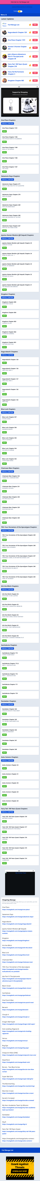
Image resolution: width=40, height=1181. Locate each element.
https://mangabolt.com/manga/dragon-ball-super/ (18, 1024)
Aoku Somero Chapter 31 (10, 774)
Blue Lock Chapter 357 (9, 417)
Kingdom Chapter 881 (9, 342)
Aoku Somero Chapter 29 (10, 792)
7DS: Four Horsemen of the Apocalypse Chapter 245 (18, 577)
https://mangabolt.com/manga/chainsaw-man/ (17, 962)
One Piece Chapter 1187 (9, 167)
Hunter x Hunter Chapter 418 (17, 48)
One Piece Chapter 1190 (9, 137)
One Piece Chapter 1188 (9, 158)
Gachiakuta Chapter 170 (10, 693)
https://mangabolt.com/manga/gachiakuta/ (16, 995)
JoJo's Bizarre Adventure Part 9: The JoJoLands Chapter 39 (17, 56)
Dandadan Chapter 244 (9, 709)
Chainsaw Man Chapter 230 (11, 497)
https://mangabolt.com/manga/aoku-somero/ (17, 1141)
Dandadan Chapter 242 (9, 730)
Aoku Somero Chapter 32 (10, 765)
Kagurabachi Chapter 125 (10, 400)
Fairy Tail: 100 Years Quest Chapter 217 (14, 827)
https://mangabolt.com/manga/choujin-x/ (15, 1017)
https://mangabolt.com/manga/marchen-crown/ (18, 1093)
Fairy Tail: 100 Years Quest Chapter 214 (14, 858)
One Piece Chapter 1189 (9, 147)
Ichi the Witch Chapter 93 (10, 604)
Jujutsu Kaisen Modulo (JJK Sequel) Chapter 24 (17, 253)
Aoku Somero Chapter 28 (10, 801)
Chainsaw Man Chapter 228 (11, 518)
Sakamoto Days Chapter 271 (11, 184)
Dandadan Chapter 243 (9, 719)
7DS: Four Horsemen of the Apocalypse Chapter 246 (18, 566)
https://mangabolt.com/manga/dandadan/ (16, 1117)
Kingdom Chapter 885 (16, 81)
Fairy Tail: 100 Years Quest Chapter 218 (17, 65)
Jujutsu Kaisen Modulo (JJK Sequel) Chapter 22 (17, 274)
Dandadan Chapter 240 (9, 749)
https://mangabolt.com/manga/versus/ (15, 1041)
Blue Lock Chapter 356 (9, 427)
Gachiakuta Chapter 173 (10, 653)
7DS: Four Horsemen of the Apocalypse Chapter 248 (18, 545)
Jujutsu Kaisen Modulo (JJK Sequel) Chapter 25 (17, 243)
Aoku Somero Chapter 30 (10, 783)
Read (35, 24)
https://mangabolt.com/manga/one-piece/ (16, 909)
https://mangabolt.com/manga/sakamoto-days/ (17, 917)
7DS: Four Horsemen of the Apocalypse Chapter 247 (18, 556)
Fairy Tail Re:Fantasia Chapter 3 (16, 73)
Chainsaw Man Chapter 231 (11, 486)
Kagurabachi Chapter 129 (17, 32)
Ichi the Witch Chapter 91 (10, 625)
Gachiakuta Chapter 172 (10, 674)
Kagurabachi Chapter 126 (10, 389)
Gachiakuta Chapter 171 (10, 684)
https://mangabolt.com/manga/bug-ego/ (15, 1048)
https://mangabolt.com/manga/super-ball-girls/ (17, 1079)
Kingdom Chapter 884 (9, 312)
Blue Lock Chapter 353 (9, 459)
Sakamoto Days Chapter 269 (11, 205)
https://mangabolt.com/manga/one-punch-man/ (18, 1002)
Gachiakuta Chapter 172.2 (10, 663)
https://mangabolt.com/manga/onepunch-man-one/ (19, 1055)
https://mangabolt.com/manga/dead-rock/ (16, 1062)
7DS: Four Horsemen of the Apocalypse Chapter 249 (18, 535)
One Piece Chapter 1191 (16, 40)
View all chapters (7, 123)
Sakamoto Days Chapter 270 (11, 194)
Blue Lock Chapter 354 (9, 448)
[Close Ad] (37, 87)
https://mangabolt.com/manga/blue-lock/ (15, 955)
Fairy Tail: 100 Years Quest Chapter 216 (14, 837)
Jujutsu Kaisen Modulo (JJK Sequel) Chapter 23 (17, 264)
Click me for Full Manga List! (20, 2)
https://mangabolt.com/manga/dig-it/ (14, 1124)
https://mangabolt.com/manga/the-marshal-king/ (18, 1086)
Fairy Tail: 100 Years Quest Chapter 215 (14, 848)
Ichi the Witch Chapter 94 (10, 594)
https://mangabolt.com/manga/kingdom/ (15, 940)
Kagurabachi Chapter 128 (10, 368)
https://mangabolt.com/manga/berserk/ (15, 1010)
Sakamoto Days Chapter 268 (11, 215)
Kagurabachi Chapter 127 (10, 379)
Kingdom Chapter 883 (9, 321)
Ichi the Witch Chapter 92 (10, 615)
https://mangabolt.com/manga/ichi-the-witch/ (17, 948)
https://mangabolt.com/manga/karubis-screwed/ (18, 1100)
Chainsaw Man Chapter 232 (11, 476)
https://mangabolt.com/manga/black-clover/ (16, 988)
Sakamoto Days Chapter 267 (11, 226)
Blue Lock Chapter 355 (9, 438)
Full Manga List (13, 25)
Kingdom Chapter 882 (9, 332)
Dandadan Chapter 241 (9, 740)
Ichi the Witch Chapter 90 (10, 636)
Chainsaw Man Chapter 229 (11, 507)
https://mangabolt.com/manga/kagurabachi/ (17, 924)
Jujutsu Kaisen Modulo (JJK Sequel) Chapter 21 (17, 285)
